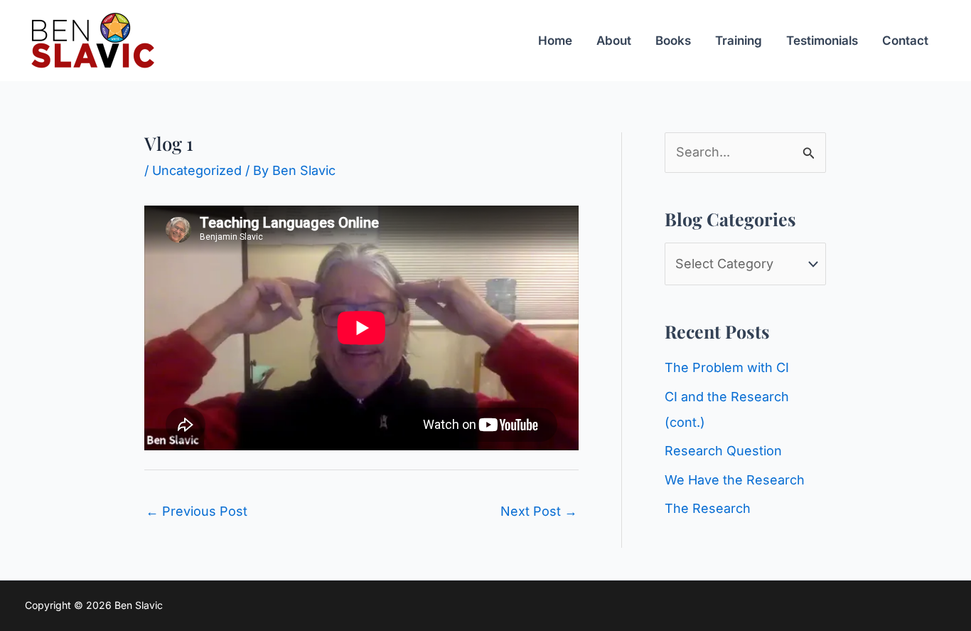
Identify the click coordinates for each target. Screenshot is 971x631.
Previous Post (196, 511)
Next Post (538, 511)
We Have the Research (735, 479)
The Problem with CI (727, 367)
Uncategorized (197, 170)
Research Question (723, 450)
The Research (708, 508)
